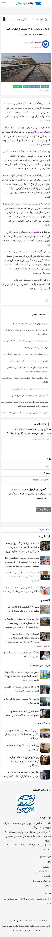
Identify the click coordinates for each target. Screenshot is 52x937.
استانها (35, 19)
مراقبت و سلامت (40, 665)
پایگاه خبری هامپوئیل (38, 132)
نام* (49, 459)
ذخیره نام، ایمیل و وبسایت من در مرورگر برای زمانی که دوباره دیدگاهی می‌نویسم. (27, 493)
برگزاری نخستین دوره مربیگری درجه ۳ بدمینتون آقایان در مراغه (24, 412)
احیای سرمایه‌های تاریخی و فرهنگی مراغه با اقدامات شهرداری (25, 340)
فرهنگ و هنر (42, 724)
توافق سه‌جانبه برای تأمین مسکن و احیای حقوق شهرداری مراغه (25, 354)
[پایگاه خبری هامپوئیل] (28, 3)
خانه (48, 862)
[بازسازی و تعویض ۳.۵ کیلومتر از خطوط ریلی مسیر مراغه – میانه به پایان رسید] (26, 67)
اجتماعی (45, 536)
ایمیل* (47, 473)
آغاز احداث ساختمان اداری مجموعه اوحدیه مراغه (30, 388)
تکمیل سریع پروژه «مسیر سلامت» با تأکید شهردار (30, 323)
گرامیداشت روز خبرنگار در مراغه (36, 347)
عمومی (47, 885)
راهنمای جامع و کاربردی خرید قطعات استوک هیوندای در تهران (27, 825)
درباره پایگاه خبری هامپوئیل (20, 921)
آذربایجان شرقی (18, 19)
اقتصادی (45, 600)
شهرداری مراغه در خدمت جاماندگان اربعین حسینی (29, 360)
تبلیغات (43, 921)
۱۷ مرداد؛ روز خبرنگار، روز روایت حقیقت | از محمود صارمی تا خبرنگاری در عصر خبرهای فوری (28, 836)
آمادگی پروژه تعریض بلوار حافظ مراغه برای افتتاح (30, 395)
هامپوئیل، (34, 232)
